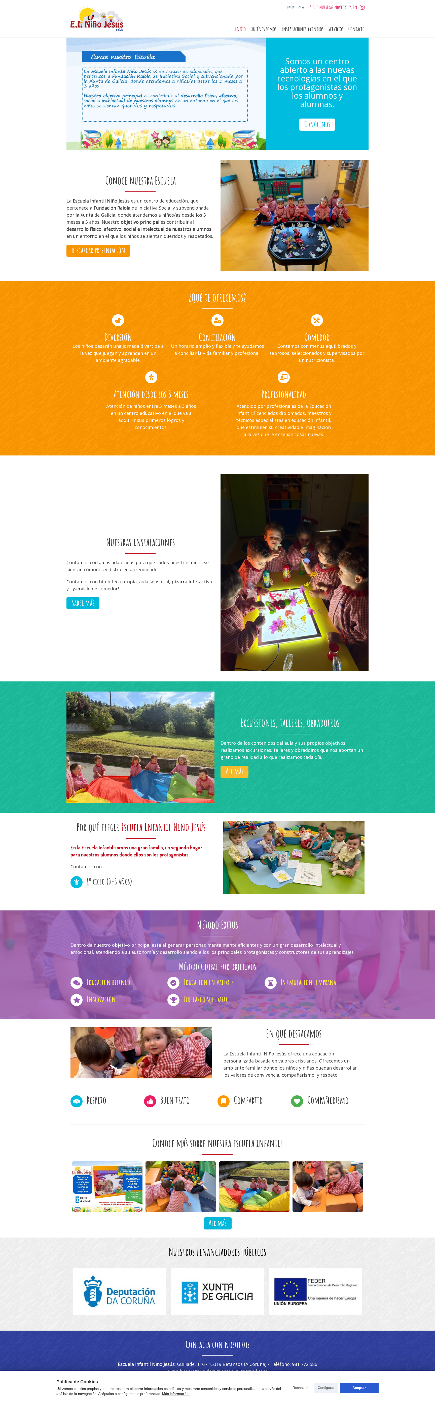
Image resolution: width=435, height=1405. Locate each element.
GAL (302, 8)
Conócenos (317, 124)
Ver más (234, 771)
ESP (290, 8)
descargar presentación (98, 250)
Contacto (356, 29)
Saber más (82, 602)
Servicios (336, 29)
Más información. (176, 1394)
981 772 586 (304, 1364)
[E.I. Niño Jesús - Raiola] (96, 18)
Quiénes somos (263, 29)
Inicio (240, 29)
